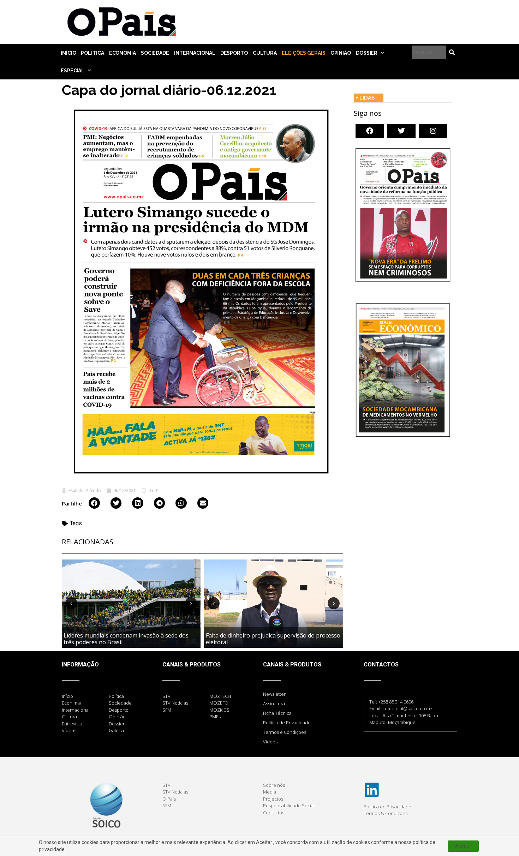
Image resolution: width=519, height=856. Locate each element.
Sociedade (155, 53)
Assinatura (274, 703)
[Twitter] (401, 131)
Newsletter (274, 694)
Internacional (194, 53)
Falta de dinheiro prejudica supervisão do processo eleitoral (273, 638)
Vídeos (270, 741)
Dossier (366, 53)
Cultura (265, 53)
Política (92, 53)
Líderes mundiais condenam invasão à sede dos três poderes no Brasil (126, 638)
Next (191, 603)
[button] (94, 503)
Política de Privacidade (287, 722)
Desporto (234, 53)
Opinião (340, 53)
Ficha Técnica (277, 713)
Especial (72, 70)
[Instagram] (433, 131)
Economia (122, 53)
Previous (71, 603)
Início (68, 53)
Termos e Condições (284, 732)
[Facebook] (370, 131)
